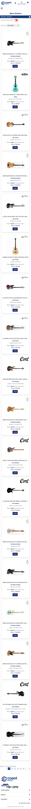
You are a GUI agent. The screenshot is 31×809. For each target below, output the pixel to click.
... (26, 769)
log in (12, 61)
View (15, 66)
